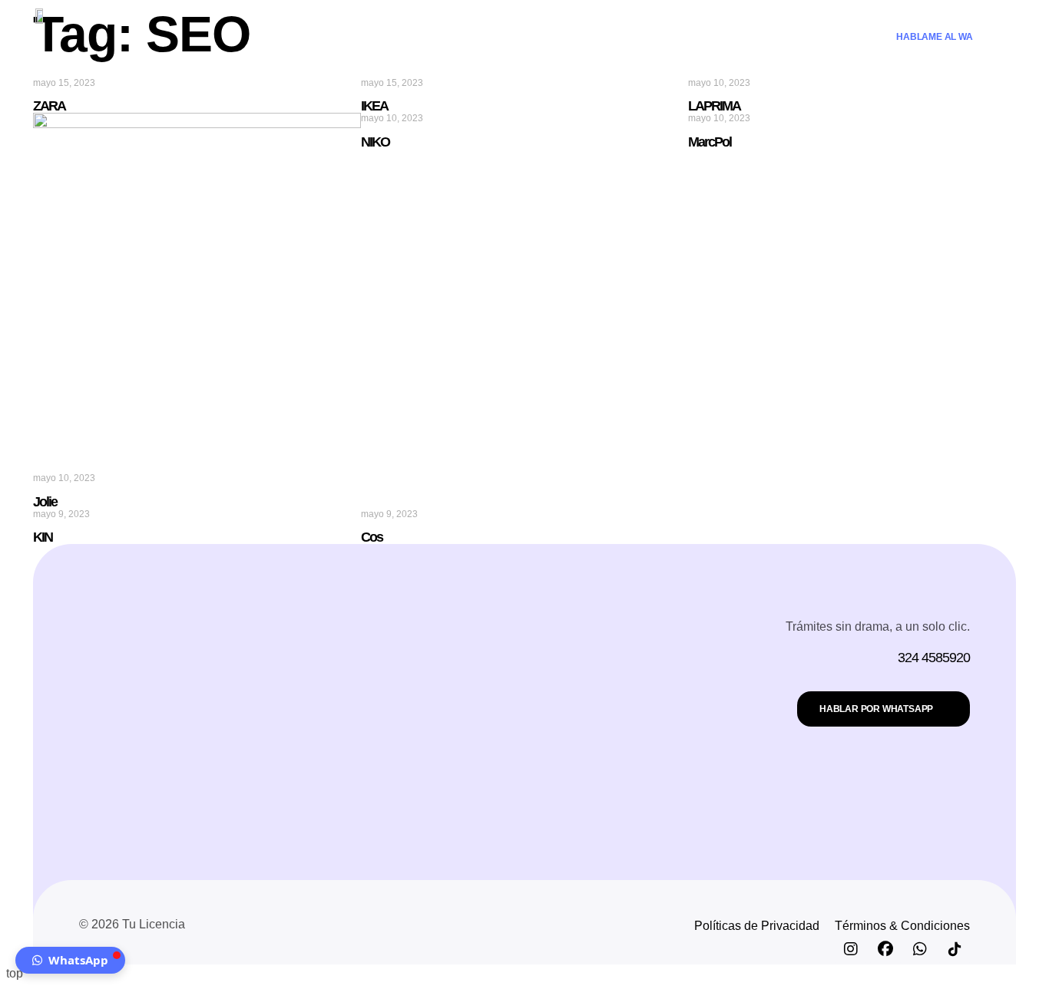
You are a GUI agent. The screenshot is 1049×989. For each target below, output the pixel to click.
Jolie (45, 501)
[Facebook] (885, 949)
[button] (70, 960)
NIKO (375, 142)
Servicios (506, 36)
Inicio (443, 36)
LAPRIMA (714, 106)
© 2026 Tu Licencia (132, 924)
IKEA (374, 106)
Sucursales (587, 36)
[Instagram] (851, 949)
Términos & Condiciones (902, 925)
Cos (371, 537)
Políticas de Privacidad (756, 925)
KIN (42, 537)
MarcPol (709, 142)
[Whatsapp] (920, 949)
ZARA (49, 106)
